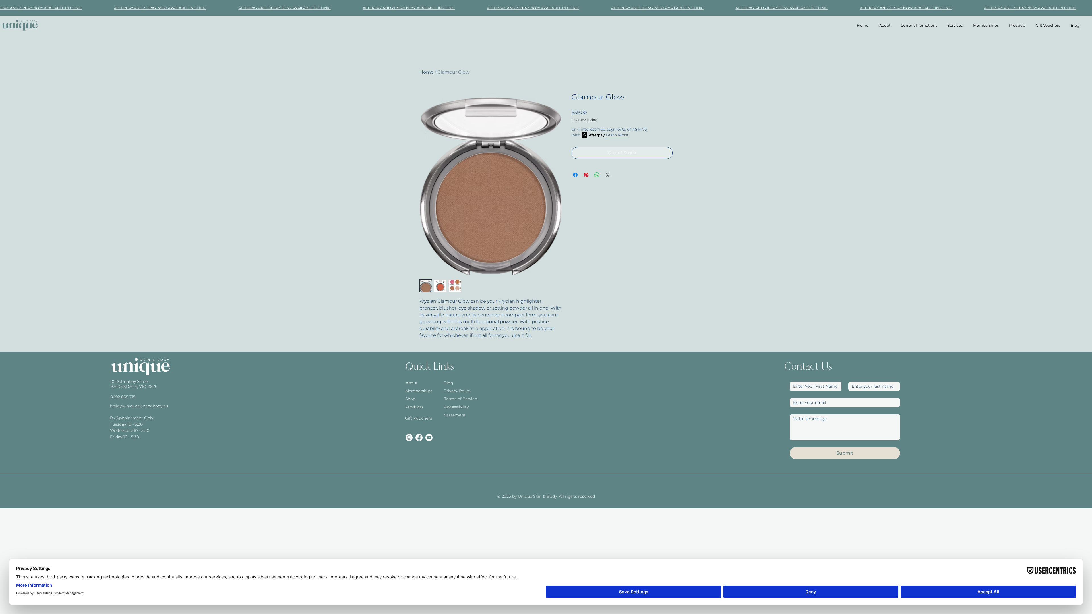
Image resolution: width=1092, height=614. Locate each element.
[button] (955, 25)
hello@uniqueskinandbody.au (139, 405)
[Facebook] (419, 437)
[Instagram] (409, 437)
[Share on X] (607, 174)
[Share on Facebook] (575, 174)
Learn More (617, 135)
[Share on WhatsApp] (596, 174)
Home (426, 72)
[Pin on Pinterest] (586, 174)
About (412, 382)
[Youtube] (429, 437)
